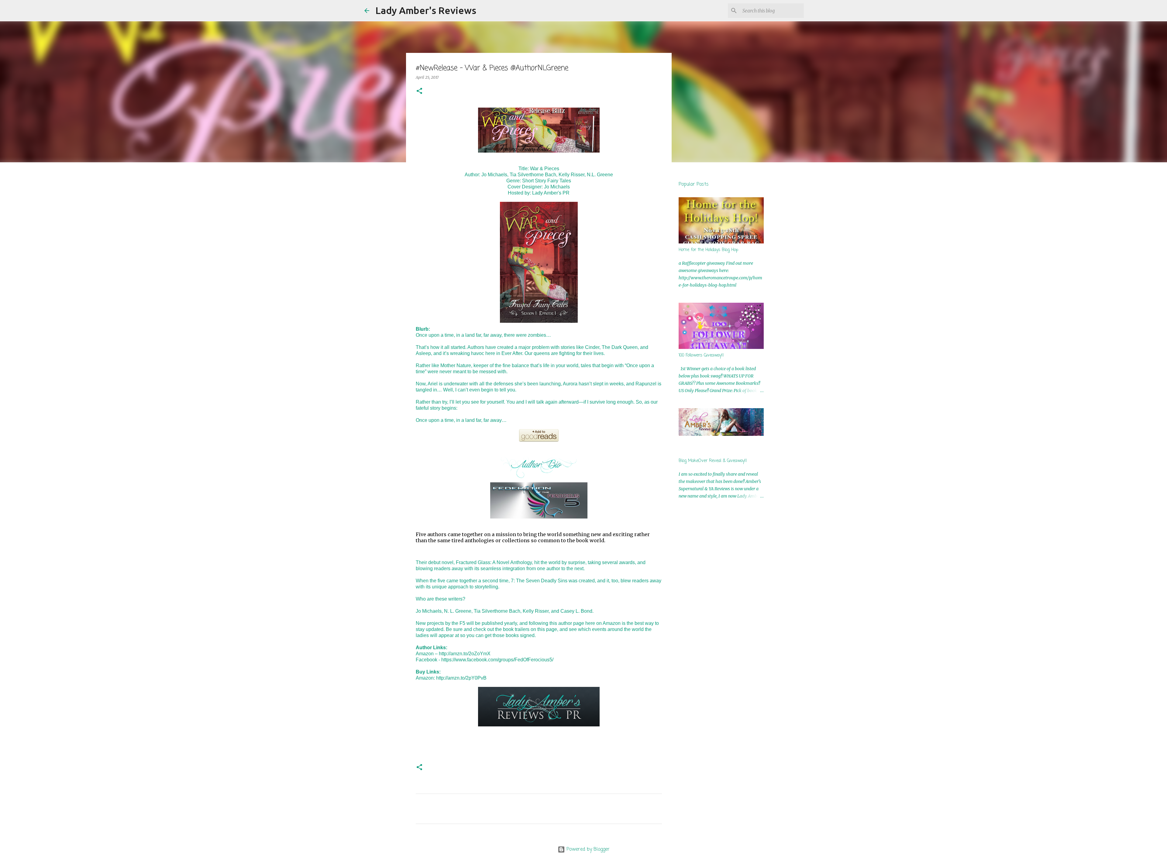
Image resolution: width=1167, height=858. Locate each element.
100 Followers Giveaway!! (701, 355)
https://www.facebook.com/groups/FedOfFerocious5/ (497, 659)
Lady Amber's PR (551, 192)
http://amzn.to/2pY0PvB (461, 678)
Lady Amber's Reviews (425, 10)
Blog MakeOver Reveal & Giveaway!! (713, 461)
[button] (419, 91)
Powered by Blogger (587, 849)
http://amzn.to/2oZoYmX (465, 653)
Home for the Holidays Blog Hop (708, 250)
